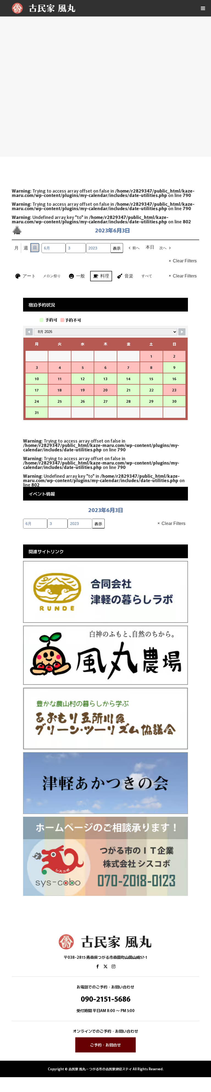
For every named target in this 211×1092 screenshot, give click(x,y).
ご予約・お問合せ (105, 1044)
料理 (104, 276)
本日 (150, 247)
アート (29, 276)
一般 (80, 276)
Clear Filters (185, 261)
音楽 (128, 276)
